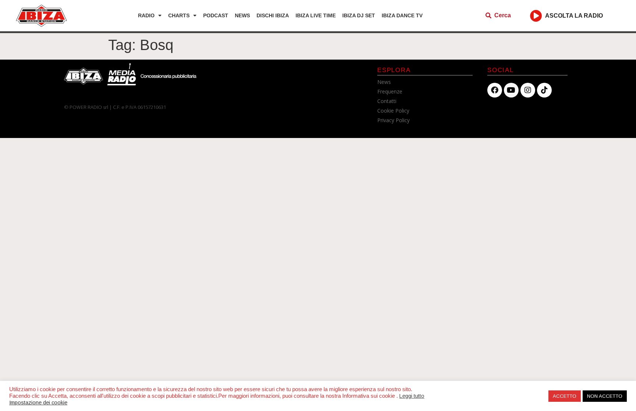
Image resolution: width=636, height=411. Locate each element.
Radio (146, 15)
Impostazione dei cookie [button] (38, 402)
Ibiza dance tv (402, 15)
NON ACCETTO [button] (604, 396)
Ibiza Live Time (316, 15)
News (242, 15)
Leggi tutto (411, 396)
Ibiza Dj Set (358, 15)
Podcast (215, 15)
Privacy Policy (393, 120)
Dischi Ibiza (273, 15)
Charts (179, 15)
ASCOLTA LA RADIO (574, 16)
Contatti (386, 101)
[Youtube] (511, 90)
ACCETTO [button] (564, 396)
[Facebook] (494, 90)
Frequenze (389, 91)
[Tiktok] (544, 90)
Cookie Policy (393, 110)
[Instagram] (527, 90)
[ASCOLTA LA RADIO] (536, 16)
